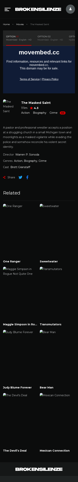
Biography (39, 112)
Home (6, 24)
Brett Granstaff (20, 167)
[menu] (7, 9)
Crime (54, 112)
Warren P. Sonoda (27, 154)
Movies (20, 24)
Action (25, 112)
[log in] (68, 9)
